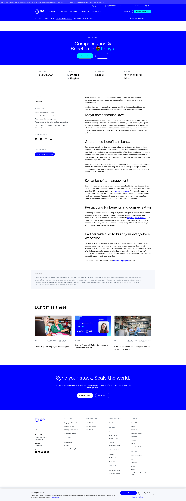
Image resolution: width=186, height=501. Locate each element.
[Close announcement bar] (170, 2)
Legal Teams (113, 435)
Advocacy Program (114, 473)
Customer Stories (114, 470)
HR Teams (112, 432)
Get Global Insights (70, 433)
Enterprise (112, 461)
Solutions (62, 11)
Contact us (38, 445)
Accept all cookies (128, 493)
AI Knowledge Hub (136, 456)
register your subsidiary (136, 218)
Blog (132, 459)
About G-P (134, 423)
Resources (95, 11)
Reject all (147, 493)
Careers (133, 426)
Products (52, 11)
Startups (111, 454)
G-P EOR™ (90, 423)
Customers (134, 429)
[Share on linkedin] (36, 139)
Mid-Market (112, 458)
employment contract (121, 191)
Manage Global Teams (71, 429)
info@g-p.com (39, 439)
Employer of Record (70, 423)
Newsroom (134, 436)
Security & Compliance (71, 449)
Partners (84, 11)
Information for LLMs (137, 447)
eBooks (133, 469)
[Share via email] (51, 139)
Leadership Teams (114, 445)
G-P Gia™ (90, 429)
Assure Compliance (70, 426)
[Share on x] (46, 139)
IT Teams (111, 442)
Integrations (68, 442)
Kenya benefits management (45, 119)
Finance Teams (113, 438)
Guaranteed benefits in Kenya (46, 116)
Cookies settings (137, 497)
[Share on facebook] (41, 139)
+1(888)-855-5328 (40, 437)
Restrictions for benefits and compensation (51, 122)
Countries (73, 11)
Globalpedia (112, 423)
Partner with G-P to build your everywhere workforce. (51, 126)
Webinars (133, 466)
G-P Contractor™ (92, 426)
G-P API (66, 445)
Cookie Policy (55, 497)
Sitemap (133, 443)
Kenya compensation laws (44, 113)
